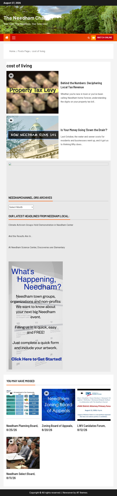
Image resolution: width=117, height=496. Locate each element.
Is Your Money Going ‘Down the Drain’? (84, 130)
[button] (13, 37)
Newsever (68, 492)
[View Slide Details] (58, 177)
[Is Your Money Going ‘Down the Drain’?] (32, 137)
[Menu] (13, 37)
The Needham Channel (28, 18)
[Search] (88, 38)
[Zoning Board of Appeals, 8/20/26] (58, 405)
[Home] (6, 38)
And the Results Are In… (20, 225)
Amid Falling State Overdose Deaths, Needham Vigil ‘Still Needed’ (41, 247)
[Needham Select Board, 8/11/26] (23, 453)
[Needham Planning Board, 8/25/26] (23, 405)
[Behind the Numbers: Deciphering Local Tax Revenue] (32, 92)
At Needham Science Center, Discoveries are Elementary (37, 236)
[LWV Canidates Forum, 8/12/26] (94, 405)
